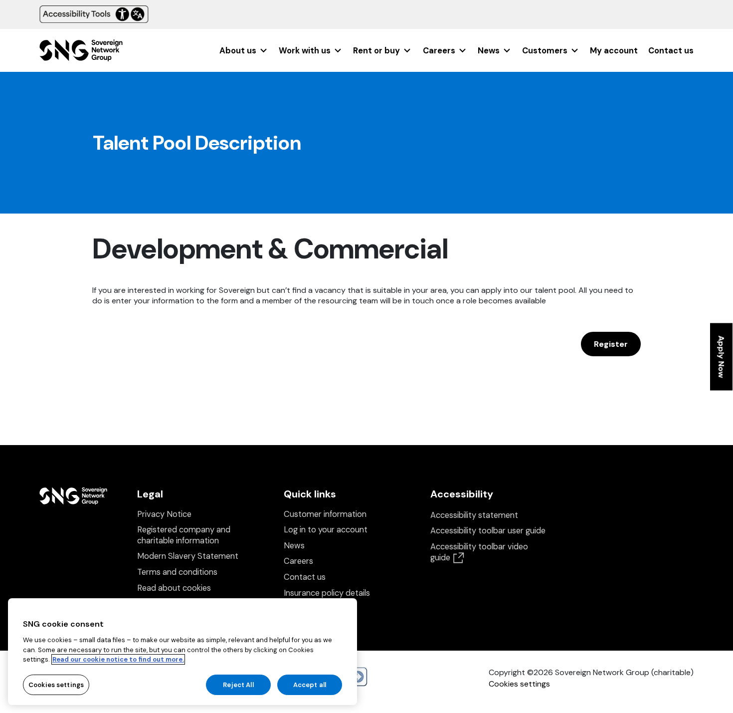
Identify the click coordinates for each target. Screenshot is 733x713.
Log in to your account (325, 529)
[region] (182, 651)
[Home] (81, 53)
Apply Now (721, 356)
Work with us (305, 50)
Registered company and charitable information (183, 535)
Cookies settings (519, 684)
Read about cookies (174, 588)
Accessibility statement (474, 515)
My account (614, 50)
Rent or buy (376, 50)
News (489, 50)
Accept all (309, 684)
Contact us (671, 50)
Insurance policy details (327, 593)
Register (611, 344)
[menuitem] (244, 51)
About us (237, 50)
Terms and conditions (177, 572)
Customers (544, 50)
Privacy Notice (164, 514)
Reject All (238, 684)
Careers (439, 50)
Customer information (325, 514)
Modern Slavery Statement (187, 556)
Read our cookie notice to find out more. (118, 659)
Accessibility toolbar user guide (488, 530)
